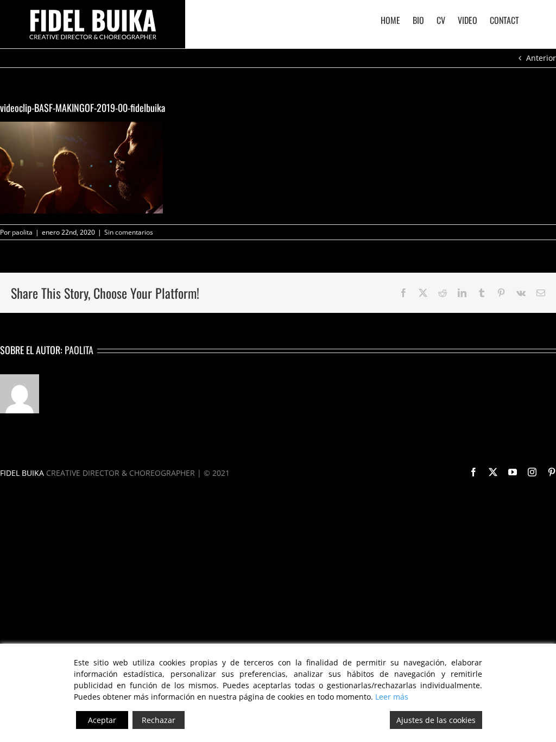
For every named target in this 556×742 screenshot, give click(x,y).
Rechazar (158, 720)
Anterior (541, 58)
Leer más (391, 696)
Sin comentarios (128, 232)
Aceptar (102, 720)
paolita (22, 232)
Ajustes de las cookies (436, 720)
